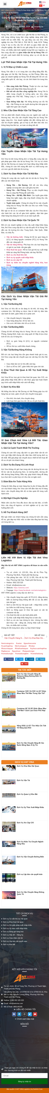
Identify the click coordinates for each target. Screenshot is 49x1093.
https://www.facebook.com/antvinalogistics (30, 590)
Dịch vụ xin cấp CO (14, 260)
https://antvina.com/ (21, 588)
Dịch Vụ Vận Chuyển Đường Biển (30, 857)
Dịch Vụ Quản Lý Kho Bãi (27, 794)
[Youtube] (35, 1014)
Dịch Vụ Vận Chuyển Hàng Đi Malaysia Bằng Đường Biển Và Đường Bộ (29, 676)
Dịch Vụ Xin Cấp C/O (25, 823)
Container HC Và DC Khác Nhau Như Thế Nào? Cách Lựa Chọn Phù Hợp (31, 710)
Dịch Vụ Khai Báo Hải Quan (28, 766)
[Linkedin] (19, 1014)
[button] (5, 4)
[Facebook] (14, 1014)
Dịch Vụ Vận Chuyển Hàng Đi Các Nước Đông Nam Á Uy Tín (30, 744)
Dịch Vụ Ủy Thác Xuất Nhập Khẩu (30, 807)
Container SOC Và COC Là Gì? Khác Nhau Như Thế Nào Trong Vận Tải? (31, 692)
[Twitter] (30, 1014)
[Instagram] (25, 1014)
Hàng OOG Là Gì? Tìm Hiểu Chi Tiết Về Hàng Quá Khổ (31, 727)
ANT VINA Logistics (8, 10)
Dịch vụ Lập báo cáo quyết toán (29, 874)
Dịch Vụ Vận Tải (23, 780)
